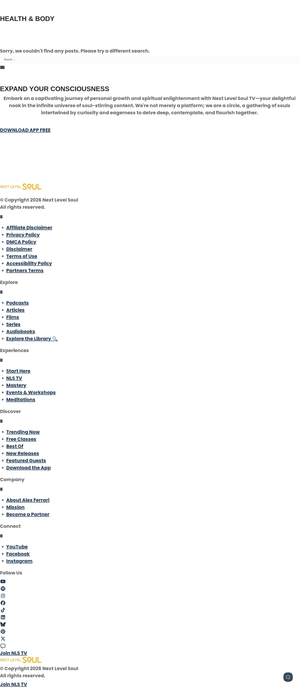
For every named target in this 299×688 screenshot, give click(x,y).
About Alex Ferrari (27, 500)
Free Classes (21, 439)
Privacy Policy (23, 234)
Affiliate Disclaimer (29, 227)
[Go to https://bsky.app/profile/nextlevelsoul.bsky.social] (149, 624)
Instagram (19, 561)
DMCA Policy (21, 242)
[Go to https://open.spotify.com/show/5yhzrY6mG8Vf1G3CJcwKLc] (149, 588)
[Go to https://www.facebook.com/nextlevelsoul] (149, 603)
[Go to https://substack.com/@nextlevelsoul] (149, 646)
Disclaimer (19, 249)
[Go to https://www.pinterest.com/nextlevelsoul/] (149, 631)
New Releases (22, 453)
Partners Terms (25, 270)
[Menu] (1, 216)
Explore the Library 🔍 (32, 338)
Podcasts (17, 303)
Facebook (18, 554)
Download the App (28, 467)
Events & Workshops (31, 392)
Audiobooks (20, 331)
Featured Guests (26, 460)
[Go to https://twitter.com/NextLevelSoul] (149, 638)
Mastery (16, 385)
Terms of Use (21, 256)
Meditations (20, 399)
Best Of (14, 446)
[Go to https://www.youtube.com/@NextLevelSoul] (149, 581)
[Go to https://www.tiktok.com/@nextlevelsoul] (149, 610)
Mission (15, 507)
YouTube (17, 546)
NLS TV (14, 378)
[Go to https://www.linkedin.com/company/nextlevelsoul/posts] (149, 617)
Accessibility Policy (29, 263)
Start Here (18, 371)
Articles (15, 310)
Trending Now (23, 432)
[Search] (2, 67)
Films (12, 317)
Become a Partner (27, 514)
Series (13, 324)
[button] (25, 159)
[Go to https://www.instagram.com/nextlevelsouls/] (149, 596)
